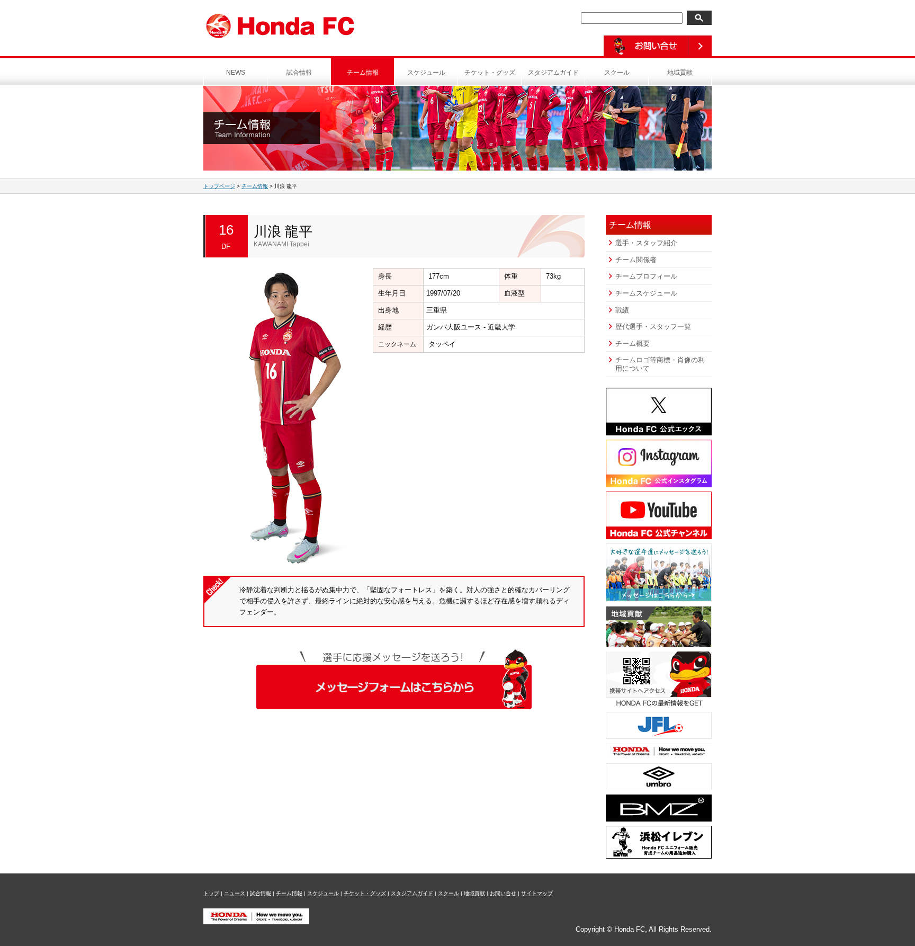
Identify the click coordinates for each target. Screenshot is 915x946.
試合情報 (299, 72)
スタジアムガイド (553, 72)
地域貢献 (680, 72)
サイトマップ (537, 893)
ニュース (234, 893)
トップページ (219, 186)
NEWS (235, 72)
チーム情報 (363, 72)
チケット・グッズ (489, 72)
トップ (211, 893)
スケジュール (426, 72)
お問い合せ (503, 893)
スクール (617, 72)
